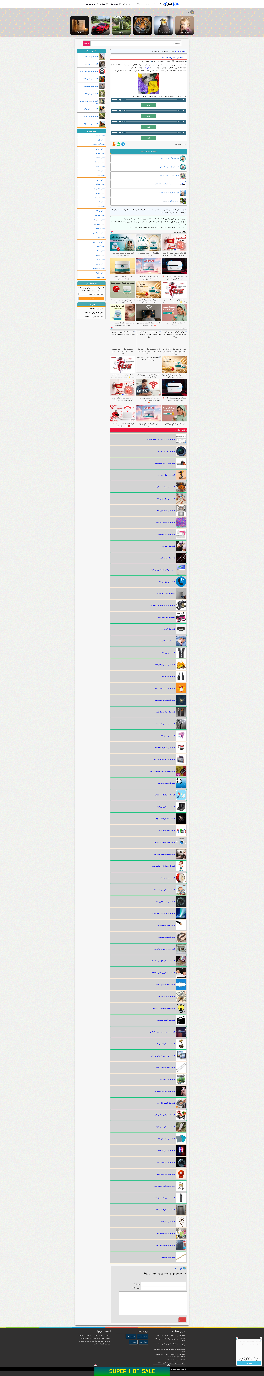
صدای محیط (101, 250)
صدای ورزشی (101, 277)
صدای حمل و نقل (99, 188)
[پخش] (183, 100)
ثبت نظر (178, 1268)
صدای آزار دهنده (100, 135)
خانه (184, 51)
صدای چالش (101, 180)
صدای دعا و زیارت (99, 197)
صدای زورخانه (100, 211)
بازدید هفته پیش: (97, 313)
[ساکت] (120, 100)
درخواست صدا (90, 4)
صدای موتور (101, 259)
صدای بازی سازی (99, 153)
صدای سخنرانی (100, 215)
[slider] (115, 100)
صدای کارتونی (100, 246)
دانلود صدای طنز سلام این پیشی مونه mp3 (171, 1335)
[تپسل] (95, 1365)
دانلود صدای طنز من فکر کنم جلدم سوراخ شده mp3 (170, 1339)
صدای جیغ (143, 1342)
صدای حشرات (100, 184)
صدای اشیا (178, 51)
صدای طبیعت (100, 228)
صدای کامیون (142, 1336)
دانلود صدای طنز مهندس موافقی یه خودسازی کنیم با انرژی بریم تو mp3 (170, 1355)
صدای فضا (101, 237)
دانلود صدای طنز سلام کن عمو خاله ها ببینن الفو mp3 (169, 1350)
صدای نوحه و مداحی (98, 268)
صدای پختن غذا (100, 162)
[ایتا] (114, 144)
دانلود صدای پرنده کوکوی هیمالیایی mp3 (171, 1363)
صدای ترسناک (100, 166)
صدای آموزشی (100, 149)
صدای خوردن (100, 193)
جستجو (86, 43)
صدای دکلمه (101, 202)
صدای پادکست (100, 157)
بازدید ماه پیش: (97, 316)
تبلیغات (102, 4)
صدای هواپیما (100, 273)
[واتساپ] (118, 144)
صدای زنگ (101, 206)
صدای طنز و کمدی (99, 233)
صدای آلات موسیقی (99, 144)
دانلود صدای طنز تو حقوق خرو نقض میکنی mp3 (171, 1345)
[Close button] (261, 1338)
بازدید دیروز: (99, 309)
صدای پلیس (131, 1336)
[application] (148, 100)
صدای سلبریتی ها (99, 219)
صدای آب (133, 1342)
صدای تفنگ (101, 171)
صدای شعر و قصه (99, 224)
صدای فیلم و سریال (99, 242)
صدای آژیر (101, 140)
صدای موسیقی (100, 264)
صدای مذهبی (100, 255)
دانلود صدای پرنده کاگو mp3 (176, 1359)
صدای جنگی (101, 175)
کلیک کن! (249, 1363)
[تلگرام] (123, 144)
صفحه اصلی (114, 4)
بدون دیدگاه (157, 61)
